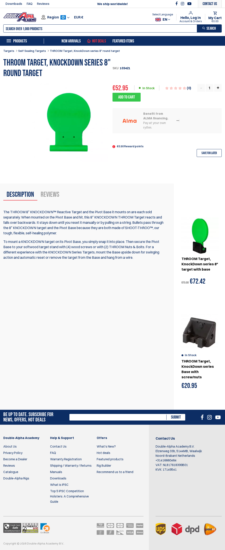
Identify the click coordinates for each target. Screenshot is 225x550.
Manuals (56, 472)
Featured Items (123, 41)
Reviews (43, 4)
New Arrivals (71, 41)
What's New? (106, 446)
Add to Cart (126, 97)
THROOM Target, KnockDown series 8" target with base (199, 264)
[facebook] (177, 4)
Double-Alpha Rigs (16, 478)
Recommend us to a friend (115, 472)
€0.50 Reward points (130, 146)
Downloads (13, 4)
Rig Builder (104, 466)
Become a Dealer (15, 459)
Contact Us (58, 446)
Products (20, 41)
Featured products (110, 459)
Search (211, 28)
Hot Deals (99, 41)
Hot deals (103, 453)
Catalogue (10, 472)
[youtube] (189, 4)
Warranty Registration (66, 459)
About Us (10, 446)
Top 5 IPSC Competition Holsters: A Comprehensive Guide (69, 496)
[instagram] (183, 4)
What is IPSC (59, 485)
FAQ (30, 4)
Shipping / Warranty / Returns (71, 466)
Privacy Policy (12, 453)
